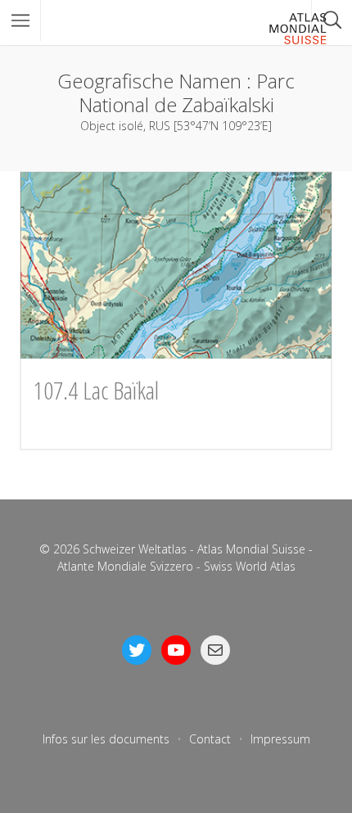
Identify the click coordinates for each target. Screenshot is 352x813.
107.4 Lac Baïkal (96, 390)
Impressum (280, 739)
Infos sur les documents (106, 739)
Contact (210, 739)
